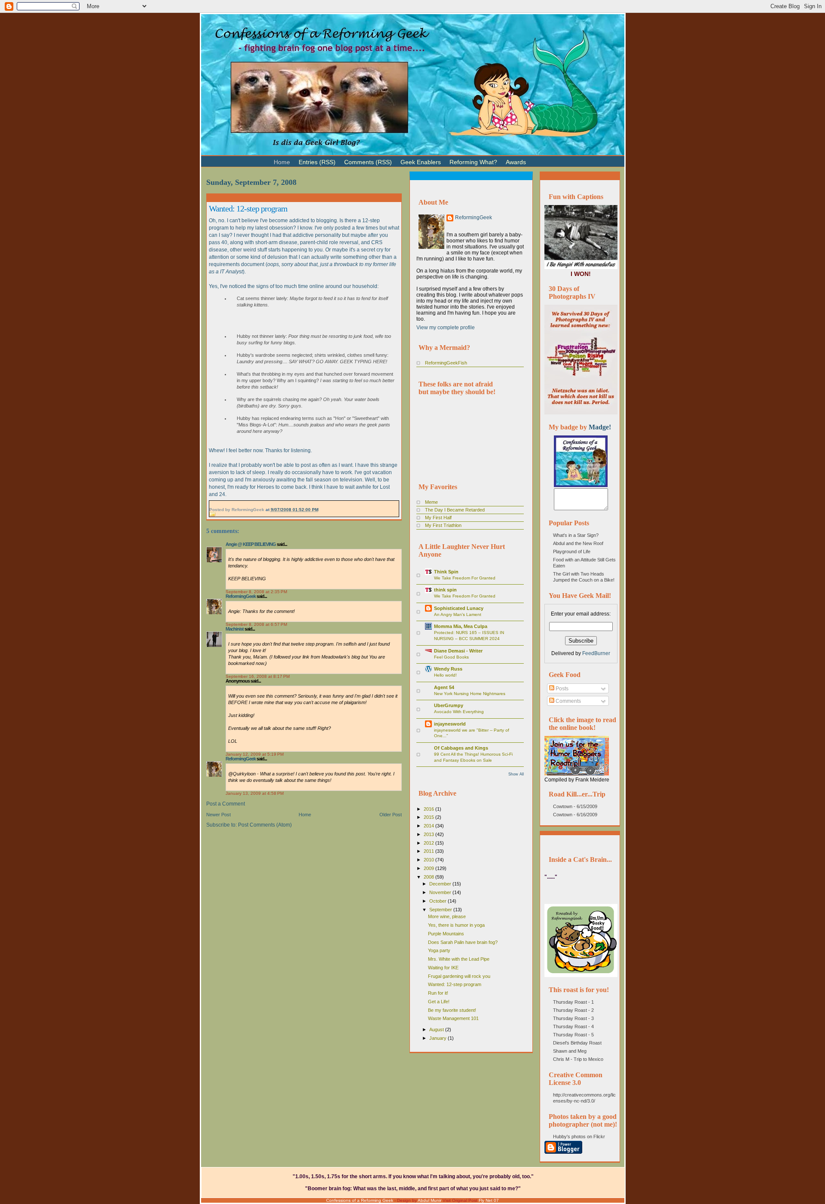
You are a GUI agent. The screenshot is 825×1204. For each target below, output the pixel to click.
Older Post (390, 814)
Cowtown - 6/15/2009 (575, 806)
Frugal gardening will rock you (459, 976)
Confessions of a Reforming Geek (359, 1200)
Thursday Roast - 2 (573, 1010)
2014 (429, 825)
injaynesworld (450, 723)
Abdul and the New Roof (578, 543)
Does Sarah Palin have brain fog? (463, 942)
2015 (429, 817)
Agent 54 (444, 687)
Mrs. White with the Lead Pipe (458, 959)
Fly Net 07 (489, 1200)
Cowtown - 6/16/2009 (575, 814)
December (440, 883)
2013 (429, 834)
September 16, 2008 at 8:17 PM (258, 676)
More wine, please (447, 916)
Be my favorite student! (452, 1010)
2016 (429, 809)
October (438, 901)
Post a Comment (225, 804)
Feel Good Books (451, 657)
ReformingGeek (241, 596)
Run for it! (438, 993)
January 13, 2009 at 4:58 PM (255, 793)
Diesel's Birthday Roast (577, 1042)
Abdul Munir (429, 1200)
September (441, 909)
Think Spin (446, 571)
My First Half (438, 517)
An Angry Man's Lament (457, 614)
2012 (429, 843)
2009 (429, 868)
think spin (445, 589)
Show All (516, 774)
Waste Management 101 (453, 1018)
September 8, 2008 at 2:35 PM (256, 591)
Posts (561, 689)
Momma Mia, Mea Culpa (460, 626)
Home (305, 814)
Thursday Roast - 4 (573, 1026)
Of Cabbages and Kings (461, 748)
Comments (567, 701)
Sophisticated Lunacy (458, 608)
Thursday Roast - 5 (573, 1034)
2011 (429, 851)
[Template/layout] (552, 158)
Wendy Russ (448, 668)
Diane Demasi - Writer (458, 650)
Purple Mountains (446, 933)
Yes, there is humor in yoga (456, 925)
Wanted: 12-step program (248, 208)
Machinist (235, 628)
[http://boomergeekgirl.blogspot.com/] (581, 485)
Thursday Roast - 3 (573, 1018)
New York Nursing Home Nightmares (469, 693)
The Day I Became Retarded (455, 509)
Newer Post (218, 814)
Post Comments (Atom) (265, 825)
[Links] (534, 158)
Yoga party (439, 950)
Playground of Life (571, 551)
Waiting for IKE (443, 967)
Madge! (600, 427)
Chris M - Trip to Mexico (578, 1059)
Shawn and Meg (570, 1051)
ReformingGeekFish (446, 362)
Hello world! (445, 675)
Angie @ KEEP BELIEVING (251, 544)
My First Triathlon (443, 525)
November (440, 892)
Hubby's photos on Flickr (579, 1136)
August (437, 1029)
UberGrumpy (448, 705)
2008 (429, 876)
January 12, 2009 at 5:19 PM (255, 754)
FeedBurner (596, 653)
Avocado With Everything (459, 711)
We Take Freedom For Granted (464, 578)
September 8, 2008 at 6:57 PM (256, 624)
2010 (429, 859)
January (438, 1038)
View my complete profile (445, 328)
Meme (431, 502)
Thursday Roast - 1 (573, 1002)
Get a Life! (438, 1001)
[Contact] (543, 158)
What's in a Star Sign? (576, 535)
